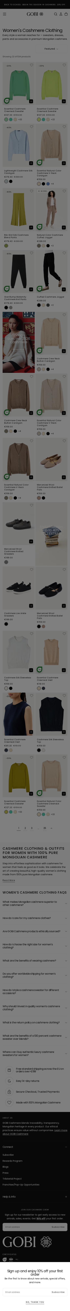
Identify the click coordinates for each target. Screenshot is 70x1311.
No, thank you (35, 1302)
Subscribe (58, 1292)
